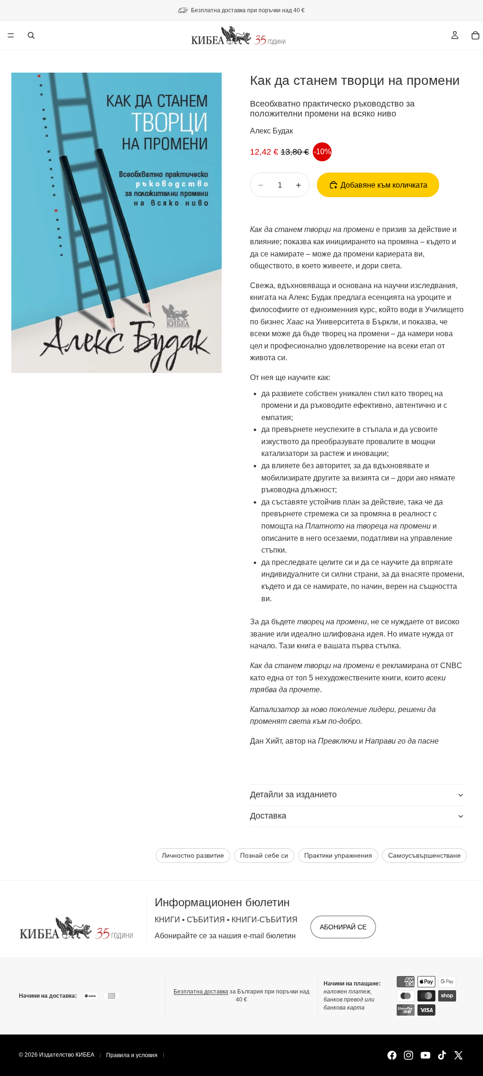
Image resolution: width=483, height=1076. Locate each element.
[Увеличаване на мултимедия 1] (116, 223)
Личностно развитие (193, 855)
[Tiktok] (442, 1055)
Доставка (268, 815)
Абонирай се (343, 927)
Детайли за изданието (293, 794)
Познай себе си (264, 855)
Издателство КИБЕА (66, 1054)
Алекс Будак (271, 131)
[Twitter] (458, 1055)
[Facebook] (392, 1055)
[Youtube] (425, 1055)
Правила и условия (132, 1055)
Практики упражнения (338, 855)
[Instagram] (408, 1055)
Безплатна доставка (201, 991)
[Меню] (11, 35)
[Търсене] (31, 35)
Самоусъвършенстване (424, 855)
